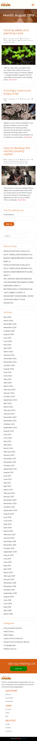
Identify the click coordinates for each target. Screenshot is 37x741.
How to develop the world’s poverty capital (17, 151)
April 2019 (7, 569)
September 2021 (10, 469)
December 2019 (10, 541)
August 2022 (9, 431)
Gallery (7, 712)
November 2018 (10, 586)
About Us (8, 694)
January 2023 (9, 414)
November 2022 (10, 421)
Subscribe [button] (18, 669)
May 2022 (7, 441)
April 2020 (8, 528)
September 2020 (10, 510)
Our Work (8, 709)
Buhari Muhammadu (12, 161)
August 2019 (9, 555)
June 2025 (8, 341)
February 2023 (9, 410)
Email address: (9, 215)
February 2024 (9, 390)
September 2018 (10, 593)
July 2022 (7, 434)
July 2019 (7, 559)
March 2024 (8, 386)
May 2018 (7, 607)
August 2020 (9, 514)
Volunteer (8, 727)
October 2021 (9, 465)
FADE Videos (8, 635)
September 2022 (10, 428)
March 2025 (8, 352)
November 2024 (10, 362)
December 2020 (10, 500)
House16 (23, 738)
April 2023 (8, 403)
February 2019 (9, 576)
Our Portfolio (9, 698)
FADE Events (9, 632)
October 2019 (9, 548)
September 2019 (10, 552)
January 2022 (9, 455)
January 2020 (9, 538)
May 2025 (7, 345)
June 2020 (8, 521)
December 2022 (10, 417)
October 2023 (9, 396)
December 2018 (10, 583)
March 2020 (8, 531)
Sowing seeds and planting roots (16, 31)
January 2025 (9, 355)
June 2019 (8, 562)
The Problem (9, 701)
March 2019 (8, 572)
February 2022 (9, 452)
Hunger (20, 161)
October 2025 (9, 331)
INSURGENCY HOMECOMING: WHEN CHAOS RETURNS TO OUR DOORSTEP (18, 299)
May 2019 (7, 566)
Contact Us (8, 731)
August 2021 (9, 472)
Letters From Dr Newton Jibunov (17, 642)
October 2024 (9, 365)
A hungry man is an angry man (17, 92)
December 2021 (10, 459)
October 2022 (9, 424)
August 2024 (9, 369)
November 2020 (10, 503)
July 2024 (7, 372)
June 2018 (8, 604)
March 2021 (8, 490)
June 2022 (8, 438)
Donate (7, 724)
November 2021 (10, 462)
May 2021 (7, 483)
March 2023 (8, 407)
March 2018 (8, 614)
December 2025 (10, 324)
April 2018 (7, 610)
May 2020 (7, 524)
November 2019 (10, 545)
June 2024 (8, 376)
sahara (25, 40)
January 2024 (9, 393)
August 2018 (9, 597)
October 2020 (9, 507)
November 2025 (10, 327)
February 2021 (9, 493)
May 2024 (7, 379)
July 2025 (7, 338)
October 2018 (9, 590)
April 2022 (8, 445)
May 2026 (7, 317)
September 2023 (10, 400)
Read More (13, 80)
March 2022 (8, 448)
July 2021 (7, 476)
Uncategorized (9, 645)
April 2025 (8, 348)
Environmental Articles (13, 628)
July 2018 (7, 600)
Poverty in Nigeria (19, 163)
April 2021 (7, 486)
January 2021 (9, 497)
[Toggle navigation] (32, 5)
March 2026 (8, 321)
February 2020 (9, 535)
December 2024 (10, 359)
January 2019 (9, 579)
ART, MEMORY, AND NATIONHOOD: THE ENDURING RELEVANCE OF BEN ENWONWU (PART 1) (18, 282)
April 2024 (8, 383)
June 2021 (8, 479)
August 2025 (9, 334)
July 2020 (7, 517)
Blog (6, 716)
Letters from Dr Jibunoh (13, 638)
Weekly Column (12, 40)
